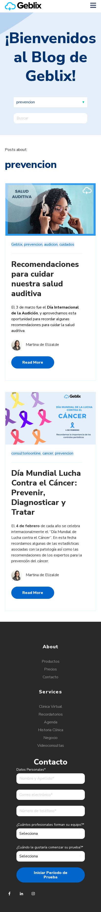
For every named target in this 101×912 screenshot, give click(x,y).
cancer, (48, 453)
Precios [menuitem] (50, 669)
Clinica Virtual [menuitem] (50, 706)
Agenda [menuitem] (50, 722)
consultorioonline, (26, 453)
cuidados (66, 244)
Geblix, (17, 244)
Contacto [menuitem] (50, 677)
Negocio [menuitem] (50, 737)
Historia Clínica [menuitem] (50, 730)
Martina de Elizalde (42, 344)
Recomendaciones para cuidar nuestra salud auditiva (45, 279)
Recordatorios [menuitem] (50, 714)
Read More (32, 362)
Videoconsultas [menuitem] (50, 745)
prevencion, (33, 244)
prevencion (64, 453)
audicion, (51, 244)
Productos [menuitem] (51, 661)
